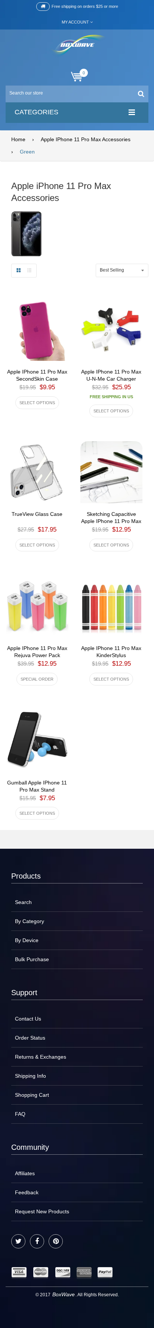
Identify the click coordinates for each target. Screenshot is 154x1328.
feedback (26, 1192)
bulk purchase (32, 959)
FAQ (20, 1114)
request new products (42, 1211)
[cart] (77, 77)
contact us (28, 1019)
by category (29, 921)
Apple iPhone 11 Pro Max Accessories (85, 139)
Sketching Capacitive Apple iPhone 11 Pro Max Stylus (111, 521)
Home (18, 139)
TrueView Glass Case (37, 514)
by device (26, 940)
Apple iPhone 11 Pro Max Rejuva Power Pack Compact (37, 655)
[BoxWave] (77, 46)
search (23, 902)
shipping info (30, 1076)
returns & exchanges (40, 1057)
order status (30, 1038)
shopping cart (32, 1095)
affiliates (25, 1173)
